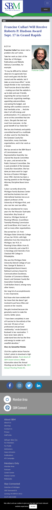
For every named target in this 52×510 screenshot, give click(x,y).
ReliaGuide (8, 479)
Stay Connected (12, 484)
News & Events (9, 452)
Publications (8, 455)
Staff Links (8, 435)
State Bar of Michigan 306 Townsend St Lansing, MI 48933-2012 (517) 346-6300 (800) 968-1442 (13, 493)
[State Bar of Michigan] (12, 8)
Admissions (8, 449)
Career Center (9, 473)
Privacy (6, 432)
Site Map (7, 426)
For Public (7, 446)
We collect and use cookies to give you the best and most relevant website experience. (26, 504)
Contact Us (8, 429)
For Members (9, 443)
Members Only (11, 463)
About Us (7, 423)
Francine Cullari (38, 70)
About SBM (10, 420)
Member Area (9, 466)
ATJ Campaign (9, 458)
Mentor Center (9, 476)
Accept (33, 506)
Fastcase (7, 470)
